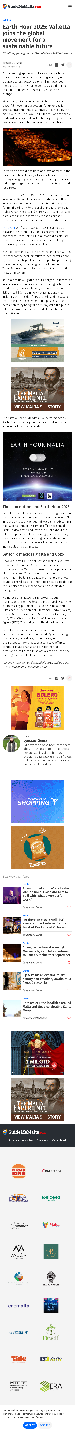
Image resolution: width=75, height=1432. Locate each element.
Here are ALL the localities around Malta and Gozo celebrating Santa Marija (47, 1006)
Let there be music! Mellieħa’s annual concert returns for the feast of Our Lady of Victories (44, 923)
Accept (30, 1425)
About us (14, 1140)
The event (9, 227)
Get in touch (59, 1140)
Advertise (27, 1140)
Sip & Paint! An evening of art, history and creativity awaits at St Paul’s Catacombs (47, 978)
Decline (45, 1425)
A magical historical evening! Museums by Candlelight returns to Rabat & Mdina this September (46, 951)
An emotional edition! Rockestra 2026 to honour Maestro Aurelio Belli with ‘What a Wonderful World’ (46, 893)
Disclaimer (43, 1140)
